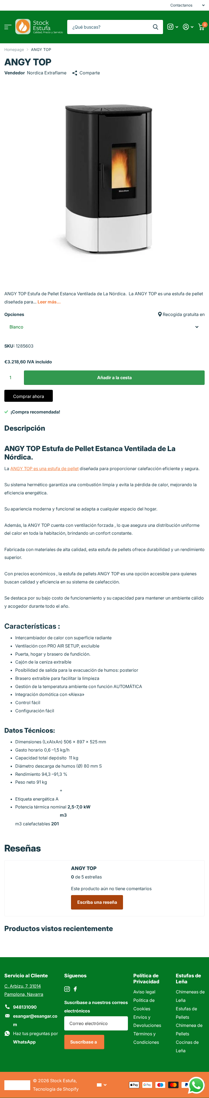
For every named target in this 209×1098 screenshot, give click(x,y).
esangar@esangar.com (35, 1020)
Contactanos (181, 5)
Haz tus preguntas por (35, 1038)
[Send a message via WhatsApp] (196, 1085)
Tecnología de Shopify (56, 1089)
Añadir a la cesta (114, 377)
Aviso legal (144, 991)
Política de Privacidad (146, 978)
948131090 (25, 1007)
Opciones (104, 314)
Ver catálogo (7, 26)
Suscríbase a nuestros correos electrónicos (96, 1007)
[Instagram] (67, 989)
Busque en (155, 27)
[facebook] (75, 989)
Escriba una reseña (97, 902)
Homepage (14, 49)
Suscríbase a (84, 1042)
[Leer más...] (172, 27)
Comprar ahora (28, 396)
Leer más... (49, 302)
